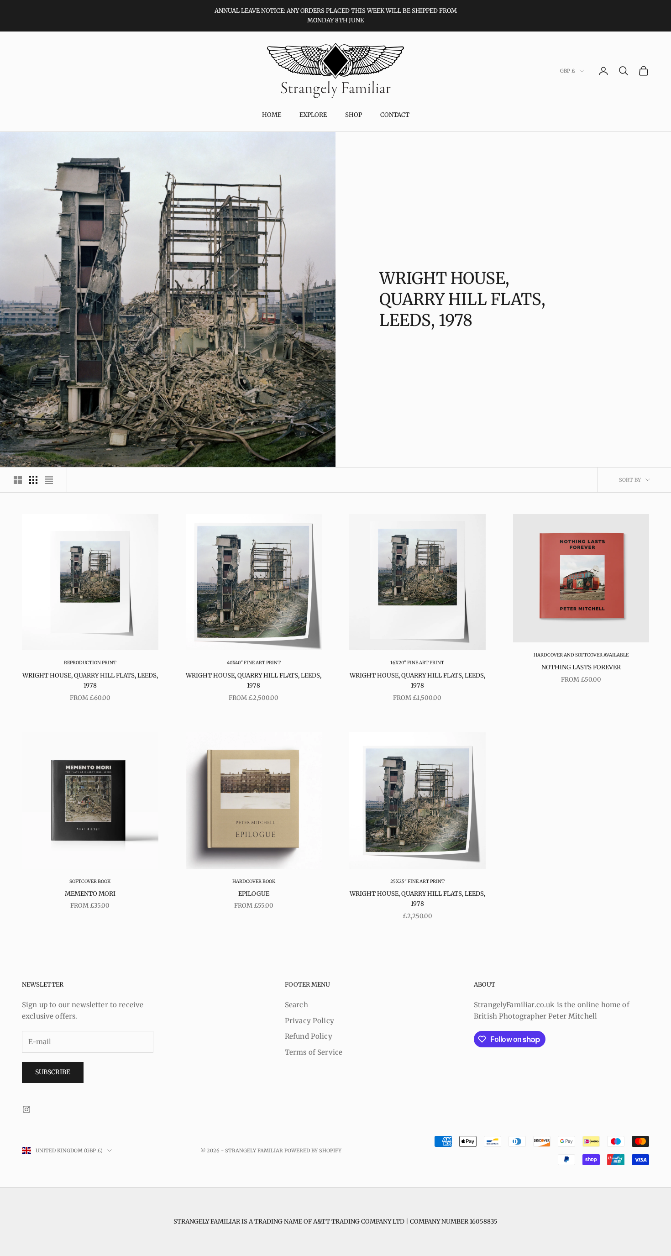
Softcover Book (89, 881)
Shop (353, 115)
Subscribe (52, 1072)
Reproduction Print (90, 663)
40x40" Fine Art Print (254, 663)
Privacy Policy (309, 1020)
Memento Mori (90, 894)
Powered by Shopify (312, 1150)
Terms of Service (313, 1052)
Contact (394, 115)
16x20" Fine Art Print (417, 663)
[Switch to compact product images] (49, 480)
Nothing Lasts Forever (581, 667)
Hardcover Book (253, 881)
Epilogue (253, 894)
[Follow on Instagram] (26, 1109)
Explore (313, 115)
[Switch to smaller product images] (33, 480)
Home (271, 115)
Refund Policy (308, 1036)
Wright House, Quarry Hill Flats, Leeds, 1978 (90, 680)
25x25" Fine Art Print (417, 881)
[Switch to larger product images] (18, 480)
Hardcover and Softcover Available (581, 655)
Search (296, 1004)
